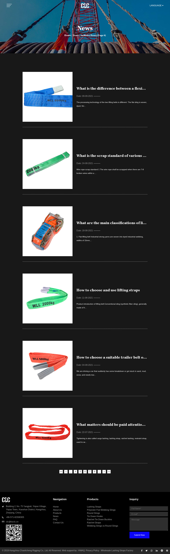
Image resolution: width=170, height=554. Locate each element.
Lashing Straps (94, 507)
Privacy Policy (92, 550)
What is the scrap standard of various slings (114, 156)
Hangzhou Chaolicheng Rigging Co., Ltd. (28, 550)
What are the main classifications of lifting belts (118, 223)
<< (61, 471)
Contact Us (58, 523)
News (76, 35)
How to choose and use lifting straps (108, 291)
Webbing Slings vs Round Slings (102, 526)
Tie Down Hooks (95, 516)
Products (57, 513)
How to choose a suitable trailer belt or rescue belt (120, 358)
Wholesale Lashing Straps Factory (117, 550)
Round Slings (93, 513)
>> (109, 471)
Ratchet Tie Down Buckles (99, 519)
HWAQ (81, 550)
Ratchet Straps (94, 523)
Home (67, 35)
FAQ (55, 519)
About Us (57, 510)
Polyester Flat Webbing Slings (101, 510)
